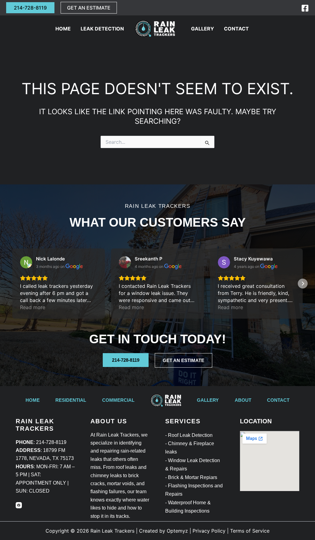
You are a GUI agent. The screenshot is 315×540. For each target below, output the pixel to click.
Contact (236, 29)
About (243, 400)
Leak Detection (102, 29)
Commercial (118, 400)
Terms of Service (249, 531)
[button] (30, 7)
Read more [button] (32, 307)
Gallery (202, 29)
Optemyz (177, 531)
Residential (70, 400)
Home (63, 29)
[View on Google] (26, 262)
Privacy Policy (209, 531)
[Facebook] (305, 8)
